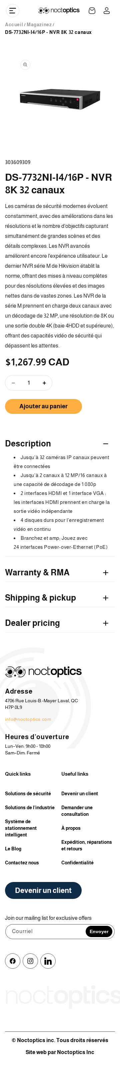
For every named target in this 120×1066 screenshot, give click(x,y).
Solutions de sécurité (28, 793)
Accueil (14, 24)
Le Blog (13, 848)
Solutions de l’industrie (30, 807)
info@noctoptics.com (28, 719)
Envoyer (99, 931)
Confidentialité (77, 862)
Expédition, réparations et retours (86, 845)
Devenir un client (79, 793)
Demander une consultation (77, 811)
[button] (12, 10)
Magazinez (39, 24)
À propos (71, 828)
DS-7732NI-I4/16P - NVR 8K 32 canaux (48, 32)
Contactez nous (22, 862)
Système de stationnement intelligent (21, 828)
